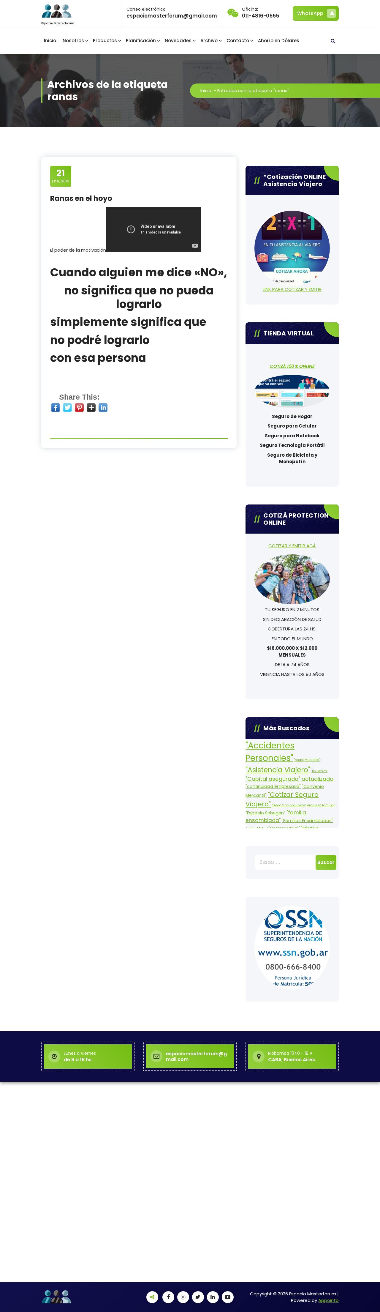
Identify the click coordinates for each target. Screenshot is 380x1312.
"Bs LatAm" (319, 771)
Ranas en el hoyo (81, 198)
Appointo (328, 1300)
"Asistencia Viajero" (278, 770)
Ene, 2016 (60, 176)
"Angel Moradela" (307, 760)
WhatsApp (310, 13)
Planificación (141, 40)
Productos (105, 40)
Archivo (209, 40)
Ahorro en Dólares (278, 40)
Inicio (50, 40)
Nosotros (73, 40)
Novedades (178, 40)
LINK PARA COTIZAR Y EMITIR (292, 289)
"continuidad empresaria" (273, 786)
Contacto (238, 40)
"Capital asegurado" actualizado (289, 779)
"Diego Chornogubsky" (288, 805)
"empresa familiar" (321, 805)
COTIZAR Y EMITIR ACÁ (292, 546)
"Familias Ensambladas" (307, 821)
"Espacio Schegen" (265, 813)
